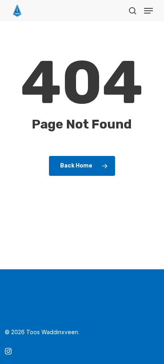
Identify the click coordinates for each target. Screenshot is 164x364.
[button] (148, 11)
